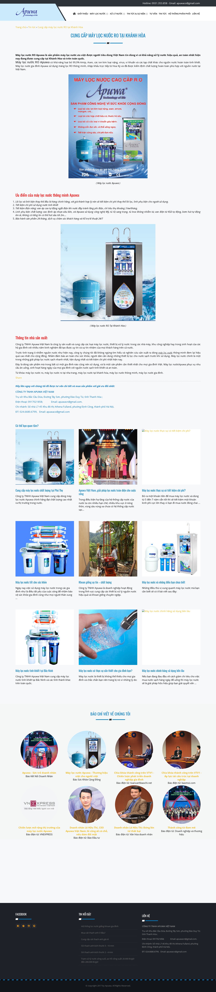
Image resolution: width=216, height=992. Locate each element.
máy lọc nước (165, 352)
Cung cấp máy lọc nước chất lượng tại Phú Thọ (39, 490)
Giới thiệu (82, 13)
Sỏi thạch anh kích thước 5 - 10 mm (97, 945)
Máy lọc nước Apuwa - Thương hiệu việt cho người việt (87, 774)
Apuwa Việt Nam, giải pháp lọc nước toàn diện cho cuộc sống (107, 492)
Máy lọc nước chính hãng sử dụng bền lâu (163, 671)
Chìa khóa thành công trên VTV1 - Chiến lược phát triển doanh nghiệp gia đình (134, 776)
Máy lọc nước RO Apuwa (32, 62)
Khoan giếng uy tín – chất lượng (95, 582)
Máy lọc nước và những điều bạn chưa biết (163, 582)
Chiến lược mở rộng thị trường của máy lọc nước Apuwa (39, 829)
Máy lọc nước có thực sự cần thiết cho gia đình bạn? (105, 671)
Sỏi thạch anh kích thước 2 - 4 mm (97, 952)
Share (18, 377)
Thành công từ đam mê (181, 827)
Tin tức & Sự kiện (136, 13)
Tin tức (163, 13)
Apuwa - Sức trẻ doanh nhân (39, 772)
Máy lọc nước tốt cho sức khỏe (31, 582)
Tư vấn (153, 13)
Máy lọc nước (98, 13)
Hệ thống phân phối (179, 13)
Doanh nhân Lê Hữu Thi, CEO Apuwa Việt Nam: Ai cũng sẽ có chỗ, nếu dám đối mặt (87, 831)
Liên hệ (196, 13)
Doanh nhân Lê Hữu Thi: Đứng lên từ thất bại (134, 829)
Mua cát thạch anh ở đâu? (93, 932)
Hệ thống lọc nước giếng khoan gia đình (99, 926)
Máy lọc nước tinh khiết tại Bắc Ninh (34, 671)
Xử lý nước (116, 13)
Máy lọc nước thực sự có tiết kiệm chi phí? (164, 490)
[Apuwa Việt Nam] (34, 13)
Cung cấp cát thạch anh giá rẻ (95, 939)
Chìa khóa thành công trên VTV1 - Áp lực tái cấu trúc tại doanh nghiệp (181, 776)
